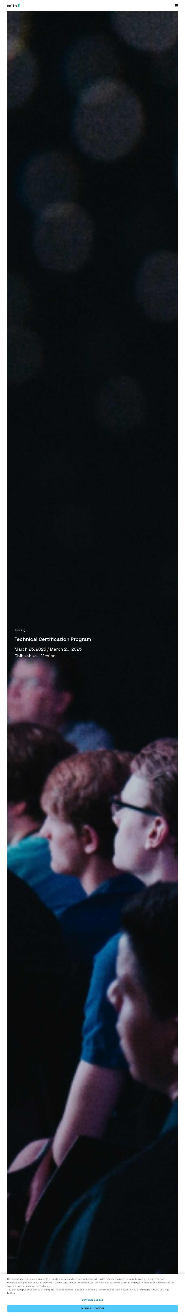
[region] (92, 1295)
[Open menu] (176, 5)
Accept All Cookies (92, 1308)
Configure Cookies (92, 1299)
